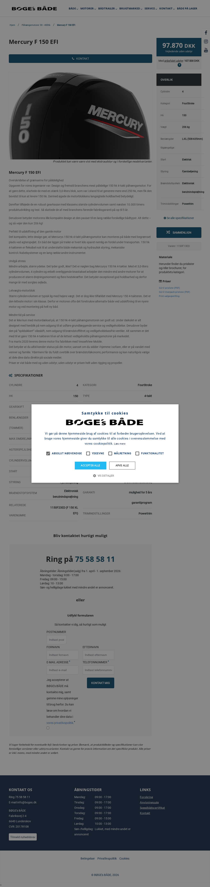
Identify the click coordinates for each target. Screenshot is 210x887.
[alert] (105, 443)
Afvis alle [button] (122, 465)
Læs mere (119, 443)
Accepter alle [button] (90, 465)
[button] (105, 476)
